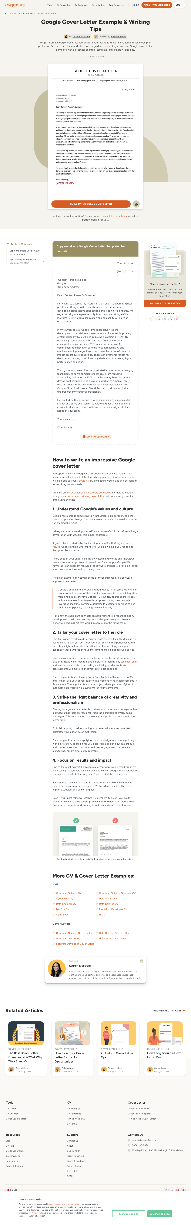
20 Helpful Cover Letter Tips (117, 1055)
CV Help (10, 1145)
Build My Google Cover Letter (91, 204)
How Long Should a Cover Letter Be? (164, 1055)
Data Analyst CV (108, 898)
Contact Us (72, 1140)
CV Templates (63, 5)
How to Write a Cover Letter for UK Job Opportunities (69, 1057)
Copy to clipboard (98, 437)
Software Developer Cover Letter (75, 943)
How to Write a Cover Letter (142, 1118)
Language (137, 5)
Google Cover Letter (68, 938)
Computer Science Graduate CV (117, 893)
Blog (8, 1140)
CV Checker (12, 1113)
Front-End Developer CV (113, 909)
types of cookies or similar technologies (64, 1204)
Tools (49, 5)
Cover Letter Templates (139, 1113)
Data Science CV (108, 903)
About (70, 1145)
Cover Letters (98, 5)
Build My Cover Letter (165, 303)
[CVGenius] (14, 5)
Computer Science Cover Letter (74, 933)
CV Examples (80, 5)
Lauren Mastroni (80, 965)
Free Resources (116, 5)
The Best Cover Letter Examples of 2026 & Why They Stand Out (25, 1057)
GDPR (70, 1176)
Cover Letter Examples (21, 13)
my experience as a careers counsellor (89, 492)
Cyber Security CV (66, 898)
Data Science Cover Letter (114, 933)
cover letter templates (114, 216)
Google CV (83, 480)
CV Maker (11, 1108)
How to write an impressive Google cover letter (23, 261)
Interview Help (13, 1161)
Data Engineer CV (66, 903)
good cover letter (125, 477)
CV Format (72, 1123)
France (13, 1190)
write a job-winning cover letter (86, 496)
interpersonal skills (68, 665)
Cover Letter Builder (16, 1118)
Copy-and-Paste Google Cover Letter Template (25, 252)
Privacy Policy (74, 1166)
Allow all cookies (160, 1213)
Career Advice (13, 1156)
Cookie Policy (73, 1151)
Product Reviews (14, 1166)
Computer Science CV (68, 893)
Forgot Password (75, 1156)
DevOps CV (62, 909)
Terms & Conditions (76, 1161)
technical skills (129, 661)
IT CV (102, 914)
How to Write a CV (76, 1118)
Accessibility (73, 1171)
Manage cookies (128, 1213)
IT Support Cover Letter (112, 938)
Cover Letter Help (15, 1151)
